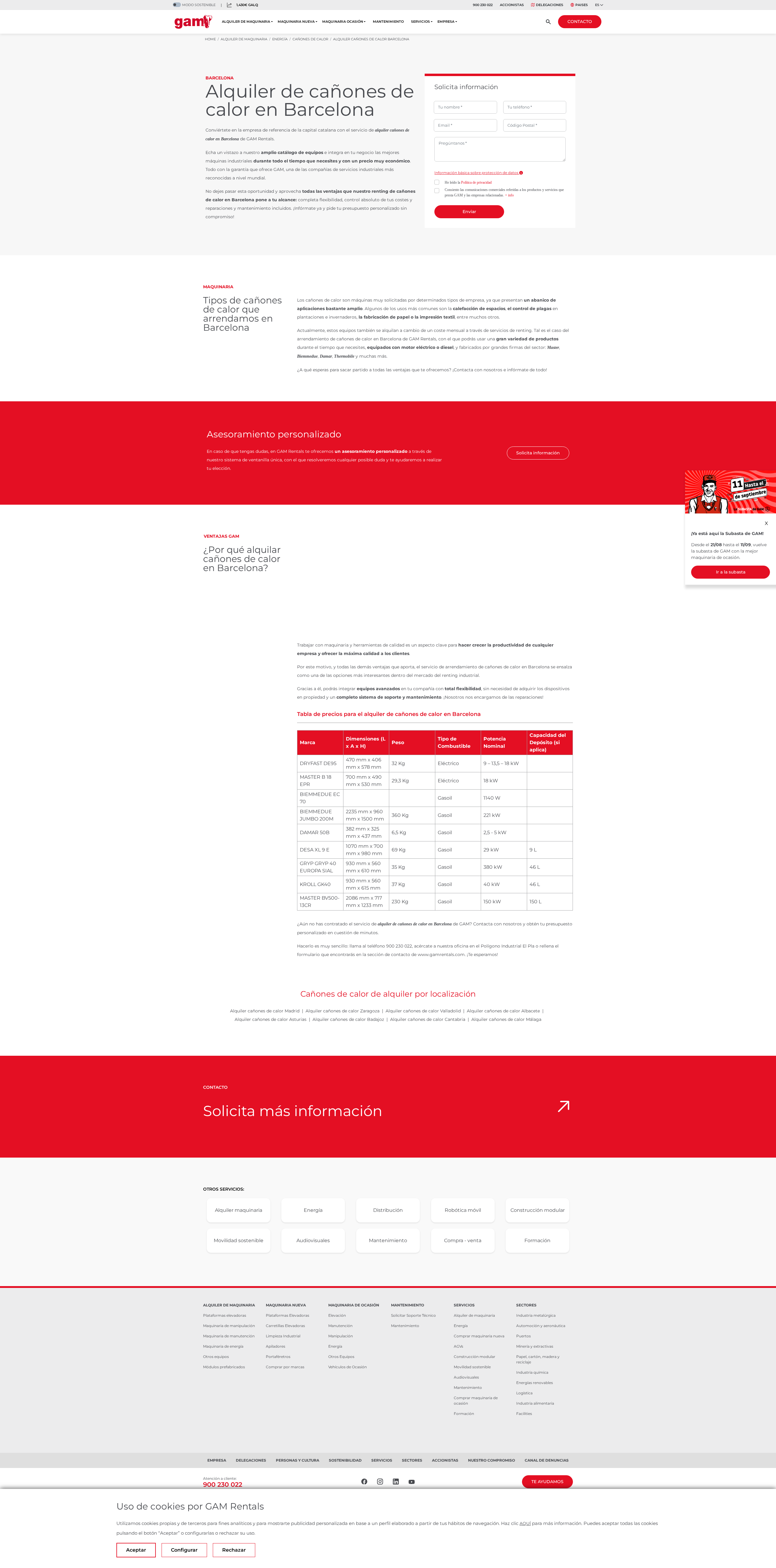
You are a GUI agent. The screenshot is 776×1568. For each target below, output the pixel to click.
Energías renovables (534, 1382)
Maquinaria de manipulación (229, 1325)
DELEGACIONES (549, 5)
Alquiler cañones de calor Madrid (264, 1011)
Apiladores (275, 1346)
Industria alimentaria (535, 1403)
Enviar (469, 211)
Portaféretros (278, 1356)
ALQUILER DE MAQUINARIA (246, 21)
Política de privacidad (476, 182)
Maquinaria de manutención (229, 1336)
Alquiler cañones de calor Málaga (506, 1019)
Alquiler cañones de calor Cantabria (427, 1019)
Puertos (523, 1336)
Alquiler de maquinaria (474, 1315)
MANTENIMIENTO (388, 21)
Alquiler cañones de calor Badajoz (348, 1019)
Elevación (337, 1315)
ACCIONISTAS (512, 5)
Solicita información (538, 453)
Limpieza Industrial (283, 1336)
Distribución (388, 1210)
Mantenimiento (388, 1240)
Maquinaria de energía (223, 1346)
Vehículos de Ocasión (347, 1367)
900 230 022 (483, 5)
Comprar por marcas (285, 1367)
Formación (537, 1240)
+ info (509, 195)
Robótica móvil (463, 1210)
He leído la (468, 182)
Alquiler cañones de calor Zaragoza (343, 1011)
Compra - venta (462, 1240)
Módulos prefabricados (224, 1367)
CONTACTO (579, 21)
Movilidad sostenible (238, 1240)
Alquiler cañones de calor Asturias (270, 1019)
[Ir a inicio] (193, 21)
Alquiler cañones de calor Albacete (503, 1011)
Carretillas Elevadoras (285, 1325)
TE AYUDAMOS (547, 1481)
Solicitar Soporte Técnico (413, 1315)
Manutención (340, 1325)
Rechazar (234, 1550)
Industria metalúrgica (536, 1315)
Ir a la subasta (730, 572)
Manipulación (340, 1336)
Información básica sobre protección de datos (476, 172)
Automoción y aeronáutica (540, 1325)
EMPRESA (445, 21)
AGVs (458, 1346)
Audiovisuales (313, 1240)
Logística (524, 1393)
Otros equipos (216, 1356)
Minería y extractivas (534, 1346)
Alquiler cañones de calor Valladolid (423, 1011)
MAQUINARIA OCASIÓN (342, 21)
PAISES (581, 5)
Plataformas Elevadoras (287, 1315)
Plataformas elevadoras (224, 1315)
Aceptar (136, 1550)
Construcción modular (537, 1210)
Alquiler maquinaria (238, 1210)
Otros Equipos (341, 1356)
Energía (313, 1210)
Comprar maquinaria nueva (479, 1336)
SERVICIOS (420, 21)
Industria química (532, 1372)
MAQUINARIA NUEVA (296, 21)
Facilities (524, 1413)
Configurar (184, 1550)
